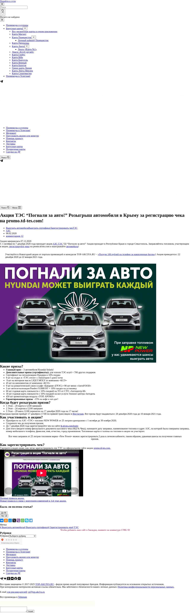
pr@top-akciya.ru (36, 592)
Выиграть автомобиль (17, 228)
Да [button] (3, 513)
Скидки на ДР (13, 152)
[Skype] (26, 520)
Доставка (10, 144)
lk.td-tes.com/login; (70, 426)
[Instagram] (19, 579)
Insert (30, 611)
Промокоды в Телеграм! (18, 130)
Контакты (11, 141)
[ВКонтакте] (2, 520)
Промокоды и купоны (17, 127)
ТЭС (75, 228)
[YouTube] (12, 579)
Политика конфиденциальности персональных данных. (146, 587)
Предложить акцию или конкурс (22, 136)
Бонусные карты (14, 146)
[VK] (5, 579)
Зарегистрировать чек (62, 228)
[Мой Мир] (10, 520)
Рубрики (4, 536)
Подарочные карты (15, 149)
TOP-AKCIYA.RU (44, 584)
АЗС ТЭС (58, 244)
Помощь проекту (14, 138)
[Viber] (18, 520)
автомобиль (72, 246)
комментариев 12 (14, 236)
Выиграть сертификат (39, 228)
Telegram (22, 597)
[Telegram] (1, 161)
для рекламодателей (17, 592)
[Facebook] (16, 579)
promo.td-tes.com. (102, 448)
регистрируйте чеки (19, 246)
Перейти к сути (8, 1)
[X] (14, 520)
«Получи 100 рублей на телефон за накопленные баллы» (126, 254)
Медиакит (11, 133)
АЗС (8, 230)
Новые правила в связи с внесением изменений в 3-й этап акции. (33, 501)
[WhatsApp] (22, 520)
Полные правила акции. (12, 498)
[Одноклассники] (6, 520)
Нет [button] (4, 516)
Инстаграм (78, 414)
